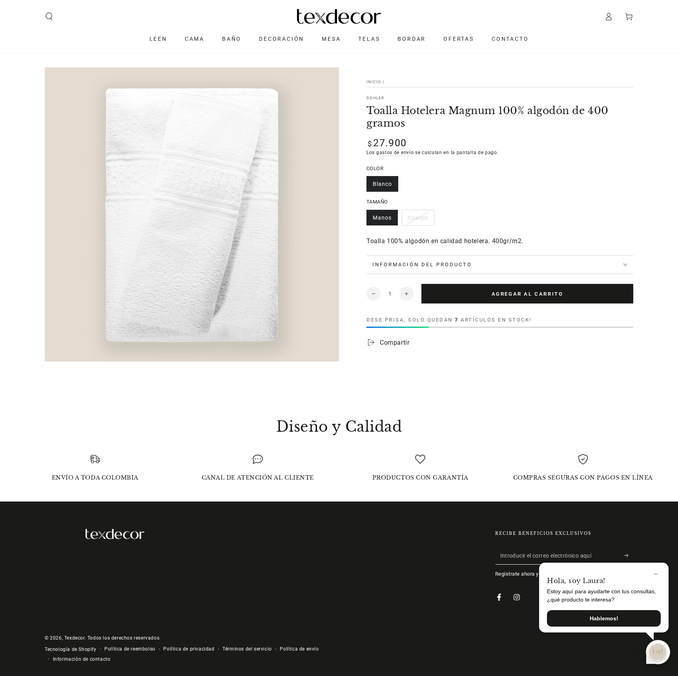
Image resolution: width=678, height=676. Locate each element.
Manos (382, 217)
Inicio (373, 82)
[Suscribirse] (628, 555)
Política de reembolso (129, 649)
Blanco (382, 184)
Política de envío (299, 649)
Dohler (375, 98)
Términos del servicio (247, 649)
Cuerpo (418, 217)
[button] (49, 16)
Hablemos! (604, 618)
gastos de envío (395, 152)
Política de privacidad (188, 649)
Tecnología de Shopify (71, 649)
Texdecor (74, 638)
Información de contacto (82, 659)
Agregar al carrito (527, 294)
